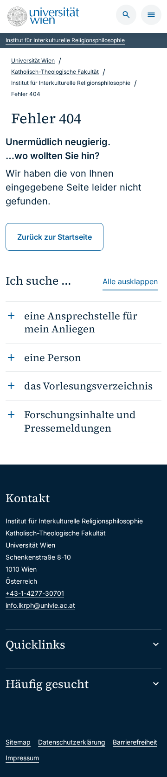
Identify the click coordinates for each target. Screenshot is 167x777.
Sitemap (18, 742)
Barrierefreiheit (135, 742)
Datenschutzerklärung (71, 742)
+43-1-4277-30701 (35, 593)
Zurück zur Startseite (54, 237)
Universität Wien (33, 60)
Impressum (22, 758)
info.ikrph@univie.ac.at (40, 605)
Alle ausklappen (130, 281)
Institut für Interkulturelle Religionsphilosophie (65, 40)
